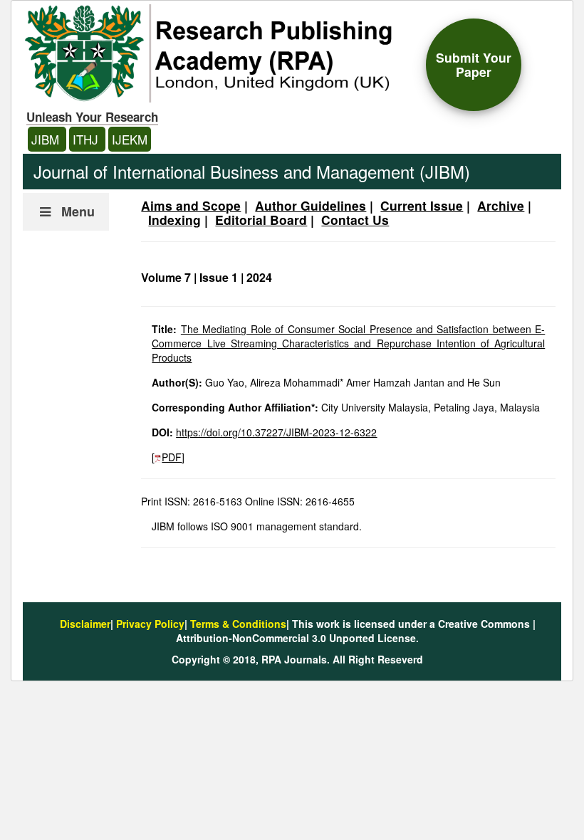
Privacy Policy (150, 623)
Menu (78, 211)
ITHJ (87, 139)
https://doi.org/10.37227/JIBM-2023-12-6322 (276, 432)
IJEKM (129, 139)
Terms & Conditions (238, 623)
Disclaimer (85, 623)
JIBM (47, 139)
